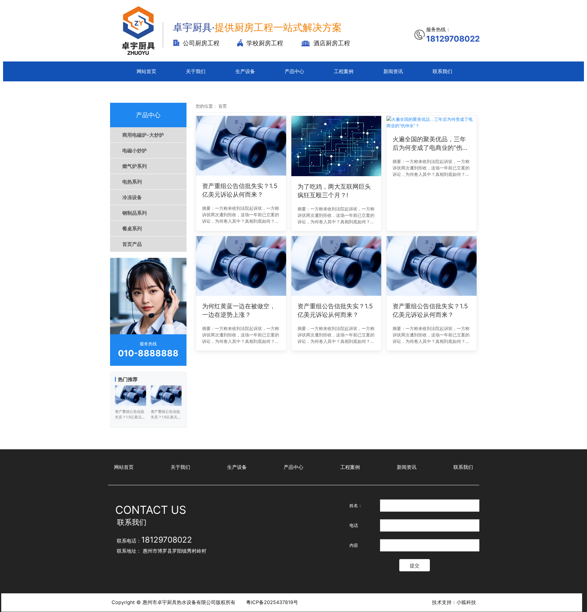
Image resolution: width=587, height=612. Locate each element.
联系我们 (442, 71)
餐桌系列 (132, 228)
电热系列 (132, 182)
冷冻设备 (132, 197)
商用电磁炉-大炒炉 (143, 135)
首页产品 (132, 244)
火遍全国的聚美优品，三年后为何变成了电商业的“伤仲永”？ (430, 143)
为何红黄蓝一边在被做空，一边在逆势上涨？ (238, 310)
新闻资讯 (393, 71)
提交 (414, 565)
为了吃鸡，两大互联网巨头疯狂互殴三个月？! (334, 191)
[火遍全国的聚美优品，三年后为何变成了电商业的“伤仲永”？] (431, 122)
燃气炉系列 (134, 166)
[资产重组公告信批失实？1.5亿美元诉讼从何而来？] (241, 146)
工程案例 (343, 71)
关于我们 (195, 71)
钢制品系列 (134, 213)
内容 (353, 545)
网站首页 (146, 71)
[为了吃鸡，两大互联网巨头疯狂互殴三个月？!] (336, 146)
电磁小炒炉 (134, 150)
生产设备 (245, 71)
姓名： (355, 505)
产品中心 (294, 71)
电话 (353, 525)
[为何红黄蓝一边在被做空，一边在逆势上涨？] (241, 266)
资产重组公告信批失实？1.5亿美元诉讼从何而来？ (239, 190)
